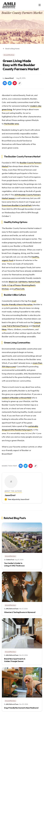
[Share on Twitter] (10, 83)
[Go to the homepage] (9, 5)
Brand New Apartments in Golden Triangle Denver (14, 660)
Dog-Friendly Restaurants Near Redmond (21, 708)
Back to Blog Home (12, 49)
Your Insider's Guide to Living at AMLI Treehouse (14, 564)
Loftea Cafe (18, 289)
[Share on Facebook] (5, 83)
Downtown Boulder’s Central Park (17, 205)
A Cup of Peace (14, 285)
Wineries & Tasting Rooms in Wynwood (19, 612)
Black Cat (13, 281)
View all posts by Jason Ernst (18, 499)
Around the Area (9, 55)
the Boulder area (11, 123)
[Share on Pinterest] (15, 83)
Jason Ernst (9, 78)
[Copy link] (20, 83)
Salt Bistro (23, 281)
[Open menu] (39, 5)
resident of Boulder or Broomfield (16, 397)
